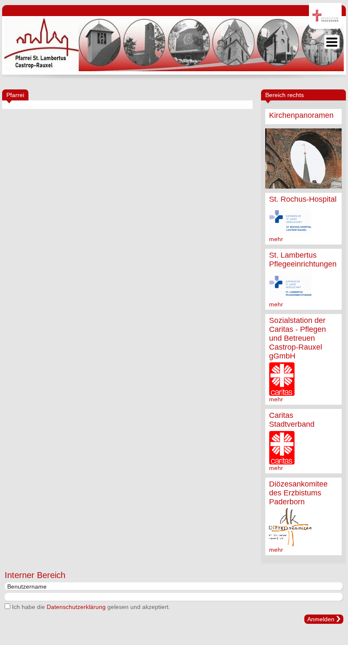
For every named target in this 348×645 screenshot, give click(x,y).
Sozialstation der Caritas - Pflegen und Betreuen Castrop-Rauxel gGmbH (297, 338)
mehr (276, 239)
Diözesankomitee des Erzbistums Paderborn (298, 493)
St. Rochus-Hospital (303, 199)
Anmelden (320, 619)
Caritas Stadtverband (291, 419)
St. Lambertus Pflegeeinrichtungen (303, 259)
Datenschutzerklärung (76, 606)
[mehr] (303, 158)
